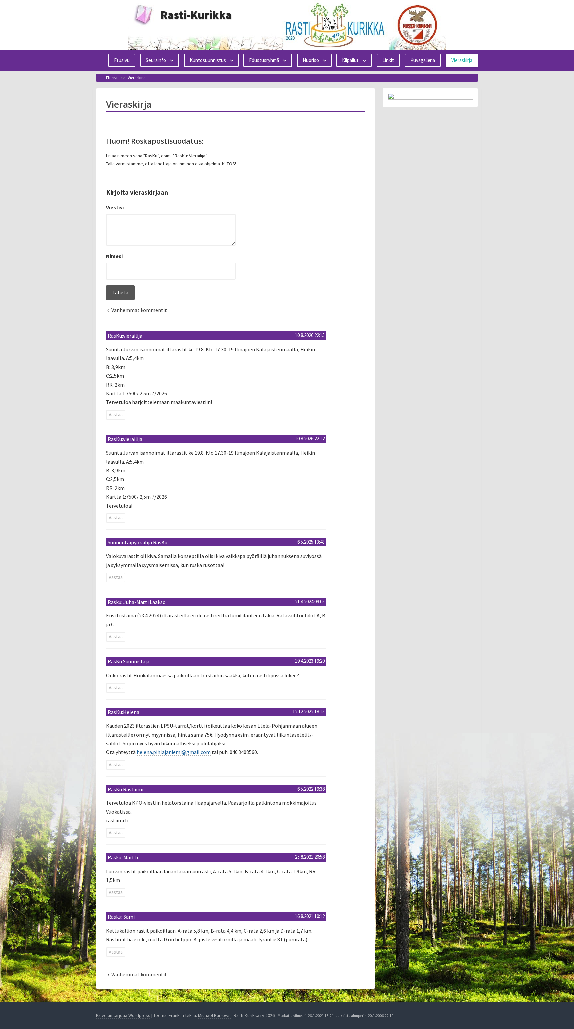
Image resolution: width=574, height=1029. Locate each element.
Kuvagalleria (422, 60)
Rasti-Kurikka (196, 15)
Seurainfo (156, 60)
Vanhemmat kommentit (139, 310)
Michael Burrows (214, 1015)
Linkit (388, 60)
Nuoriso (311, 60)
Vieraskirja (461, 60)
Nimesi (114, 256)
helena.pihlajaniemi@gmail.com (174, 752)
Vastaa (116, 414)
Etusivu (122, 60)
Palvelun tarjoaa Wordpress (123, 1015)
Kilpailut (350, 60)
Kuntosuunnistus (208, 60)
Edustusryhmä (264, 60)
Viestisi (115, 207)
